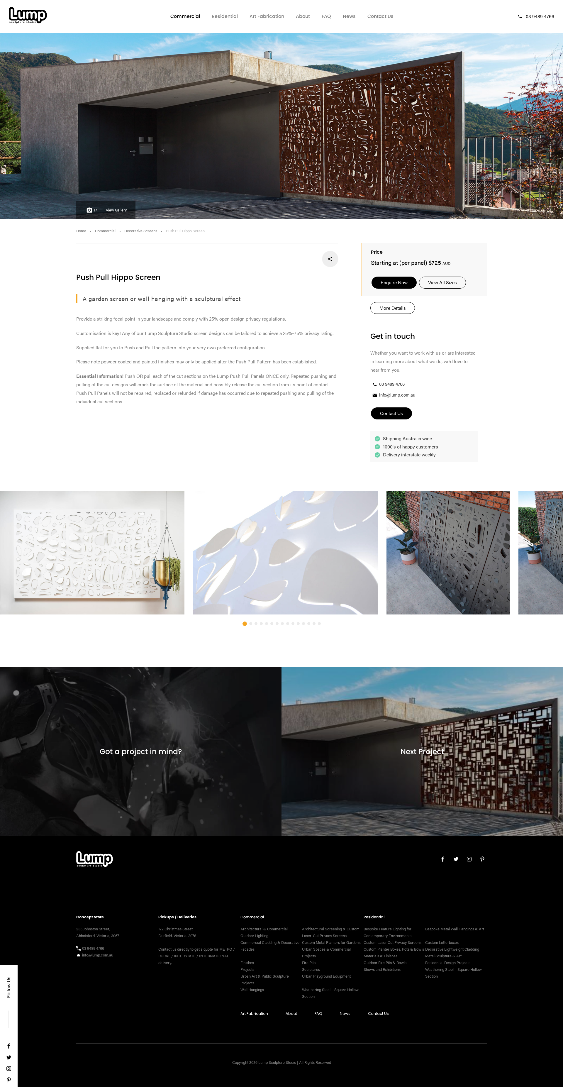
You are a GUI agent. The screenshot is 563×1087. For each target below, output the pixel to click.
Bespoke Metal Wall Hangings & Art (455, 929)
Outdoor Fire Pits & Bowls (385, 962)
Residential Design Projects (447, 962)
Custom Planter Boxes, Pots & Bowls (394, 949)
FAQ (326, 16)
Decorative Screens (140, 230)
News (349, 16)
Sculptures (311, 969)
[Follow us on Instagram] (8, 1070)
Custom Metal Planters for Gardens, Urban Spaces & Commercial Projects (331, 949)
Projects (247, 969)
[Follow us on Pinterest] (8, 1081)
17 (95, 210)
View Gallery (116, 210)
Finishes (247, 962)
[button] (245, 624)
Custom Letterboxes (442, 942)
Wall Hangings (252, 989)
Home (81, 230)
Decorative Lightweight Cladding (452, 949)
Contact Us (380, 16)
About (303, 16)
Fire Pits (309, 962)
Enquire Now (394, 282)
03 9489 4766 (540, 16)
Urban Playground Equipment (326, 976)
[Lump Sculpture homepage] (94, 860)
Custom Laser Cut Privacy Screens (392, 942)
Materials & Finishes (380, 956)
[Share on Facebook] (330, 259)
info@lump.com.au (397, 395)
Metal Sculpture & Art (443, 956)
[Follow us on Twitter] (8, 1058)
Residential (225, 16)
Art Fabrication (267, 16)
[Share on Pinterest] (291, 259)
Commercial (185, 16)
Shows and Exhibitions (382, 969)
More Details (392, 307)
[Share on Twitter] (311, 259)
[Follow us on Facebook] (8, 1047)
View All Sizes (442, 282)
